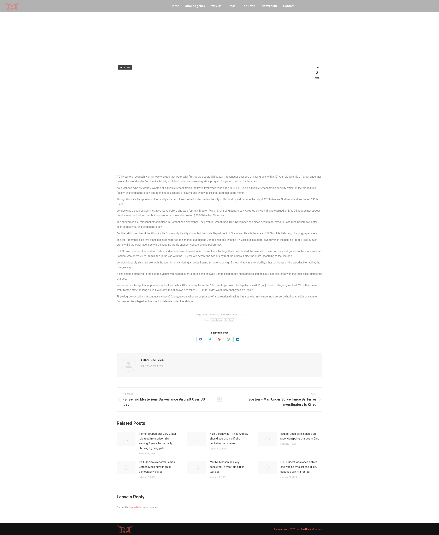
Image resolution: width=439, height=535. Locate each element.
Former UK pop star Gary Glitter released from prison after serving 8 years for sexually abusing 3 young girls (157, 441)
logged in (134, 507)
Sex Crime (125, 67)
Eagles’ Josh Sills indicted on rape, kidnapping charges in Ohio (299, 436)
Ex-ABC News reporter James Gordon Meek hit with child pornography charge (157, 466)
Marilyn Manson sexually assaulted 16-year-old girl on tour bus (227, 466)
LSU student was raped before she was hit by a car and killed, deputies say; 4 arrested (298, 466)
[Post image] (126, 439)
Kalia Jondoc (216, 320)
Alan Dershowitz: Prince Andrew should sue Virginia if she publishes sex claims (229, 438)
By (223, 314)
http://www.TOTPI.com (152, 365)
